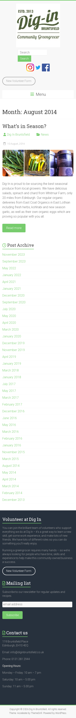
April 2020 (9, 323)
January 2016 (11, 445)
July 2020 (9, 309)
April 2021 (9, 282)
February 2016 (12, 438)
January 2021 (11, 289)
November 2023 (13, 254)
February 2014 (12, 493)
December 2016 (13, 411)
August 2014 (10, 466)
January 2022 (11, 275)
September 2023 (14, 261)
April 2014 (9, 479)
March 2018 (10, 370)
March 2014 (10, 486)
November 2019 (13, 350)
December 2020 (13, 295)
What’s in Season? (24, 126)
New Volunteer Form (18, 81)
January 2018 (11, 377)
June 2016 (9, 418)
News (45, 134)
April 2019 (9, 357)
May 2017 (9, 391)
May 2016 (9, 425)
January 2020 (11, 336)
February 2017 (12, 404)
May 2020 (9, 316)
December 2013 (13, 500)
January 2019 (11, 363)
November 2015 (13, 452)
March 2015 (10, 459)
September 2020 (14, 302)
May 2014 (9, 472)
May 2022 (9, 268)
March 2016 (10, 432)
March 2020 (10, 329)
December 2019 (13, 343)
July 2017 (9, 384)
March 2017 (10, 397)
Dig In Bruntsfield (18, 134)
